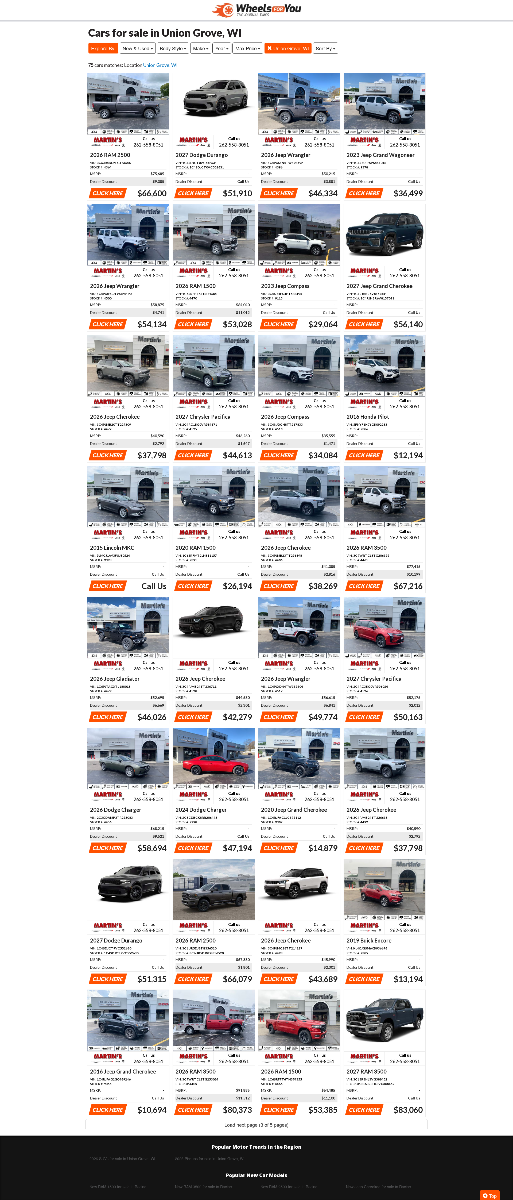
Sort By (324, 48)
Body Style (172, 48)
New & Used (137, 48)
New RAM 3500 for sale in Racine (203, 1186)
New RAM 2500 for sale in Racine (289, 1186)
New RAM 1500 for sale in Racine (118, 1186)
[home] (256, 10)
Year (220, 48)
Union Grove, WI (290, 48)
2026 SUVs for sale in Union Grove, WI (122, 1158)
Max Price (246, 48)
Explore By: (103, 48)
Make (199, 48)
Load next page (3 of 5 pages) (256, 1124)
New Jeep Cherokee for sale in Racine (378, 1186)
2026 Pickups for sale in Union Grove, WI (209, 1158)
